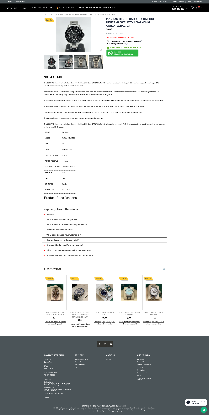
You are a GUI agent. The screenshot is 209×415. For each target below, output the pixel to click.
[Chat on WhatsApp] (204, 410)
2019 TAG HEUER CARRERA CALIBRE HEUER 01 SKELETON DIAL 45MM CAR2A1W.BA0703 (130, 22)
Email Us (47, 360)
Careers (46, 397)
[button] (162, 269)
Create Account (178, 2)
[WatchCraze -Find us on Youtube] (110, 344)
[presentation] (46, 61)
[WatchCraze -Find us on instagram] (105, 344)
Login (189, 2)
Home (45, 14)
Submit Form (48, 362)
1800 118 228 (178, 8)
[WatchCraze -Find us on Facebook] (99, 344)
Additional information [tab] (53, 77)
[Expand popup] (202, 401)
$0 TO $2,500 (53, 15)
